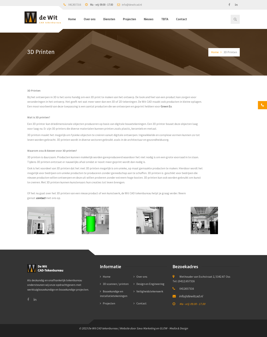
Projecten (129, 19)
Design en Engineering (150, 284)
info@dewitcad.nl (132, 4)
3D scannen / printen (116, 284)
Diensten (109, 19)
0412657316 (74, 4)
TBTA (164, 19)
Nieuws (148, 19)
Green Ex (166, 106)
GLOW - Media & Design (174, 328)
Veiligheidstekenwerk (149, 291)
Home (72, 19)
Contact (181, 19)
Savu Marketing (146, 328)
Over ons (90, 19)
